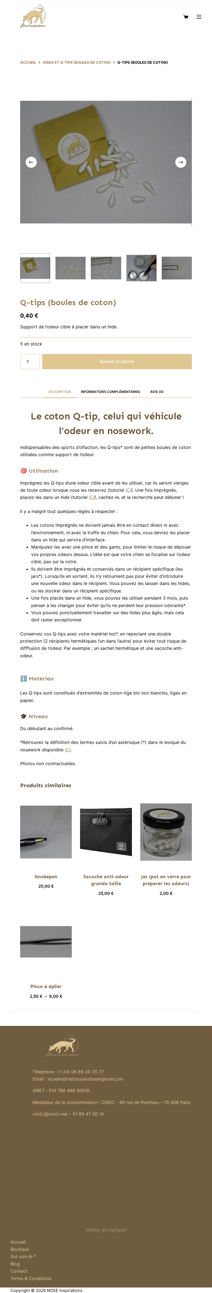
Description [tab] (60, 392)
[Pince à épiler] (46, 942)
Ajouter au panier (117, 361)
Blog (15, 1264)
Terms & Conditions (30, 1278)
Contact (18, 1271)
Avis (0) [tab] (157, 392)
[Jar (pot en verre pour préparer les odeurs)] (166, 832)
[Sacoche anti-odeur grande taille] (106, 832)
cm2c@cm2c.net (50, 1114)
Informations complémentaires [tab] (110, 392)
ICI (128, 490)
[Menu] (199, 16)
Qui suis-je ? (23, 1256)
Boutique (19, 1249)
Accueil (18, 1242)
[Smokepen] (46, 832)
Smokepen (46, 876)
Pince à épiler (46, 986)
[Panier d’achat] (185, 16)
